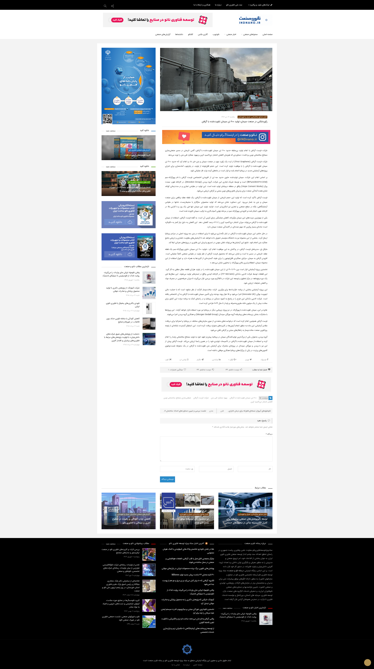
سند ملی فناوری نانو (234, 5)
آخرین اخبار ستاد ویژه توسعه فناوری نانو (186, 543)
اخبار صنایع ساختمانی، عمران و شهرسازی (252, 117)
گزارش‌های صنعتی (162, 34)
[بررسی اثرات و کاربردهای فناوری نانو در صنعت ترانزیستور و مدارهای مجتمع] (149, 554)
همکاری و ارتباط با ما (202, 5)
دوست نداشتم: (204, 369)
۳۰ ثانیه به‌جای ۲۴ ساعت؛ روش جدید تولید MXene (193, 575)
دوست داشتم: (232, 369)
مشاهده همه (110, 131)
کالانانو (190, 34)
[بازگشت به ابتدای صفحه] (7, 662)
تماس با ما (176, 665)
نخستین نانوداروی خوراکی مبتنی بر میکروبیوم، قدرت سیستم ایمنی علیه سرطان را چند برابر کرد (187, 611)
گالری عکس (203, 34)
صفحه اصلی (267, 34)
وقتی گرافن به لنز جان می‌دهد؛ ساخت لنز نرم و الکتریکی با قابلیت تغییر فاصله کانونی (187, 620)
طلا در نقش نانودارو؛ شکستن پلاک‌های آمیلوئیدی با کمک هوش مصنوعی (188, 551)
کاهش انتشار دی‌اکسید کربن (261, 402)
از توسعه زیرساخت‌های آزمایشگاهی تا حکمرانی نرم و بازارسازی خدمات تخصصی (188, 630)
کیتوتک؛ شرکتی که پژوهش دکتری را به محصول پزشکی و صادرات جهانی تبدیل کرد (188, 601)
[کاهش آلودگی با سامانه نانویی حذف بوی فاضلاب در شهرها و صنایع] (149, 324)
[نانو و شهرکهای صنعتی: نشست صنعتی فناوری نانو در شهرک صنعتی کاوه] (149, 622)
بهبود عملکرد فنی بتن (219, 398)
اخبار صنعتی (231, 34)
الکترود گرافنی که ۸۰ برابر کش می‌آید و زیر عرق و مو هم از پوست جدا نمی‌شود (188, 582)
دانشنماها (179, 34)
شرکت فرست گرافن (201, 398)
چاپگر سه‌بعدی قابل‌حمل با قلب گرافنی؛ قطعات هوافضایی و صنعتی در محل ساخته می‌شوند (190, 560)
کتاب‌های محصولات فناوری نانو (139, 182)
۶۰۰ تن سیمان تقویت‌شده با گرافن (243, 398)
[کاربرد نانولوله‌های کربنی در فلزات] (129, 147)
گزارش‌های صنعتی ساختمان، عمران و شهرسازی (133, 514)
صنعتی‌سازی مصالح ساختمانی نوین (177, 398)
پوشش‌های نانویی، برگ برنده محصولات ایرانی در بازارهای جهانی (188, 568)
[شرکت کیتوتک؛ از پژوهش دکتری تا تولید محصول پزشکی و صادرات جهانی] (149, 293)
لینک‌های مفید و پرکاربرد (259, 5)
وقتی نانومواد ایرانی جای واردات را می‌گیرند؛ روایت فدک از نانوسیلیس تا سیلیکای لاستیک (190, 592)
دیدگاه (269, 434)
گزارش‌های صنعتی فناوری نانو (139, 150)
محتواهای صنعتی (250, 34)
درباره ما (218, 5)
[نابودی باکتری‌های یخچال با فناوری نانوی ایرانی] (149, 308)
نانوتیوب (216, 34)
